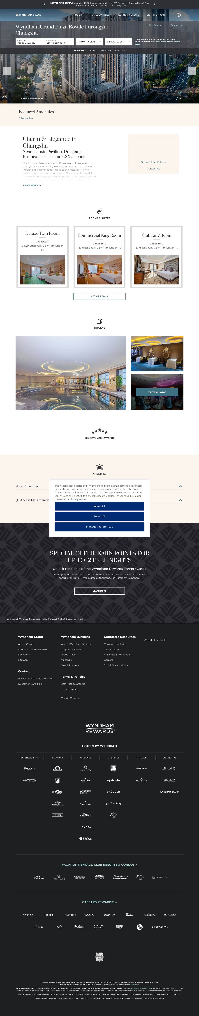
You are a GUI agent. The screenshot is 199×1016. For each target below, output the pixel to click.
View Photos (157, 392)
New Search (155, 25)
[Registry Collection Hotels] (169, 769)
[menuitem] (80, 15)
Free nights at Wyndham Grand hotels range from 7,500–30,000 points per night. (44, 619)
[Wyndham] (141, 769)
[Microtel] (57, 792)
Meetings (66, 660)
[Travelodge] (57, 815)
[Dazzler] (113, 792)
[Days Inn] (57, 769)
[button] (44, 4)
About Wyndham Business (76, 644)
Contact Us (153, 168)
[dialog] (99, 508)
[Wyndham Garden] (85, 792)
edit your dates (158, 42)
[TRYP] (113, 769)
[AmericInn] (85, 804)
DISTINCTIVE (169, 758)
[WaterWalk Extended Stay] (29, 781)
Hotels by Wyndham (99, 746)
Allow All (99, 506)
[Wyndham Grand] (169, 792)
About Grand (25, 644)
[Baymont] (85, 815)
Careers (108, 660)
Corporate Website (115, 644)
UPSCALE (142, 758)
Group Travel (68, 654)
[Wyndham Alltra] (113, 815)
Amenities (106, 50)
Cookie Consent (70, 698)
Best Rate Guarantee (73, 684)
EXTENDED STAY (30, 758)
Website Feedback (155, 640)
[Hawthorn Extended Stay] (29, 769)
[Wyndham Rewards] (99, 728)
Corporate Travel (71, 649)
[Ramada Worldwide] (85, 827)
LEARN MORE (99, 591)
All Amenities (26, 118)
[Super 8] (57, 781)
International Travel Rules (33, 649)
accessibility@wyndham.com (141, 988)
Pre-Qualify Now (119, 5)
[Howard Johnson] (57, 804)
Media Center (112, 649)
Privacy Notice (69, 689)
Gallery (120, 50)
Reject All (99, 516)
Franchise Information (117, 654)
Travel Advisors (70, 665)
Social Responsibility (116, 665)
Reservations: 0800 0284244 (35, 678)
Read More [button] (31, 185)
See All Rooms (99, 296)
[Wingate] (85, 781)
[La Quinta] (85, 769)
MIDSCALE (85, 758)
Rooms (93, 50)
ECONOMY (57, 758)
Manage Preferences (99, 526)
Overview (79, 50)
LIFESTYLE (114, 758)
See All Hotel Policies (153, 162)
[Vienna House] (113, 804)
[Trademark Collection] (141, 781)
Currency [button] (175, 25)
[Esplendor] (113, 781)
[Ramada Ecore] (85, 839)
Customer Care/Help (30, 684)
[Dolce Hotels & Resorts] (169, 781)
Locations (24, 654)
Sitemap (23, 660)
